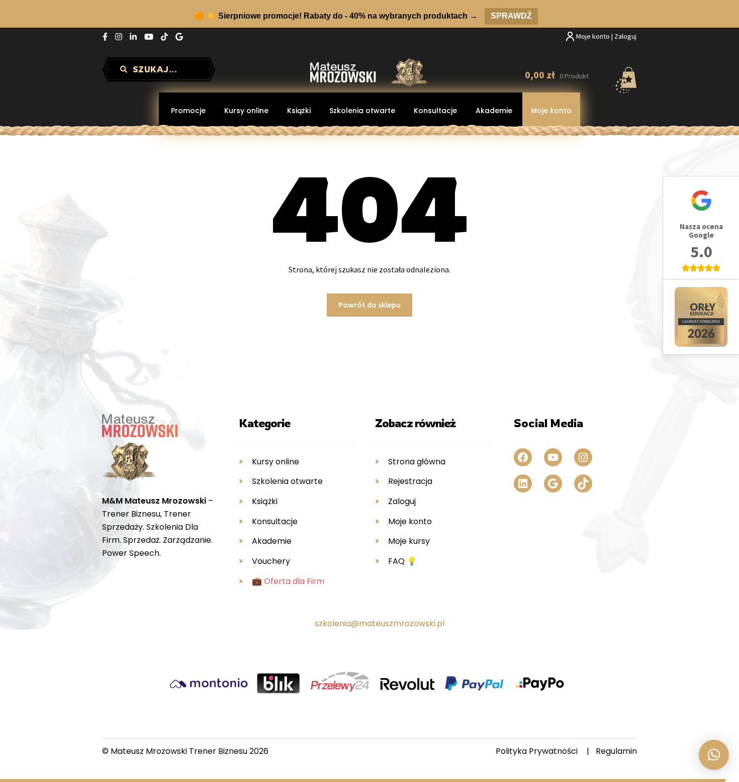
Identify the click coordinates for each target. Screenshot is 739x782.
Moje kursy (409, 541)
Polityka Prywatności (537, 751)
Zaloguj (402, 501)
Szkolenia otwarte (362, 111)
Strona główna (416, 461)
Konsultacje (435, 111)
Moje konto (551, 111)
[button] (714, 755)
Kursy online (246, 111)
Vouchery (271, 561)
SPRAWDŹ (511, 16)
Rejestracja (410, 481)
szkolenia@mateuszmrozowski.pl (379, 623)
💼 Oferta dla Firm (288, 581)
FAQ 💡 (402, 561)
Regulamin (616, 751)
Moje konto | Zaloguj (606, 36)
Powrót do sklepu (369, 305)
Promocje (188, 111)
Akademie (494, 111)
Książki (299, 111)
